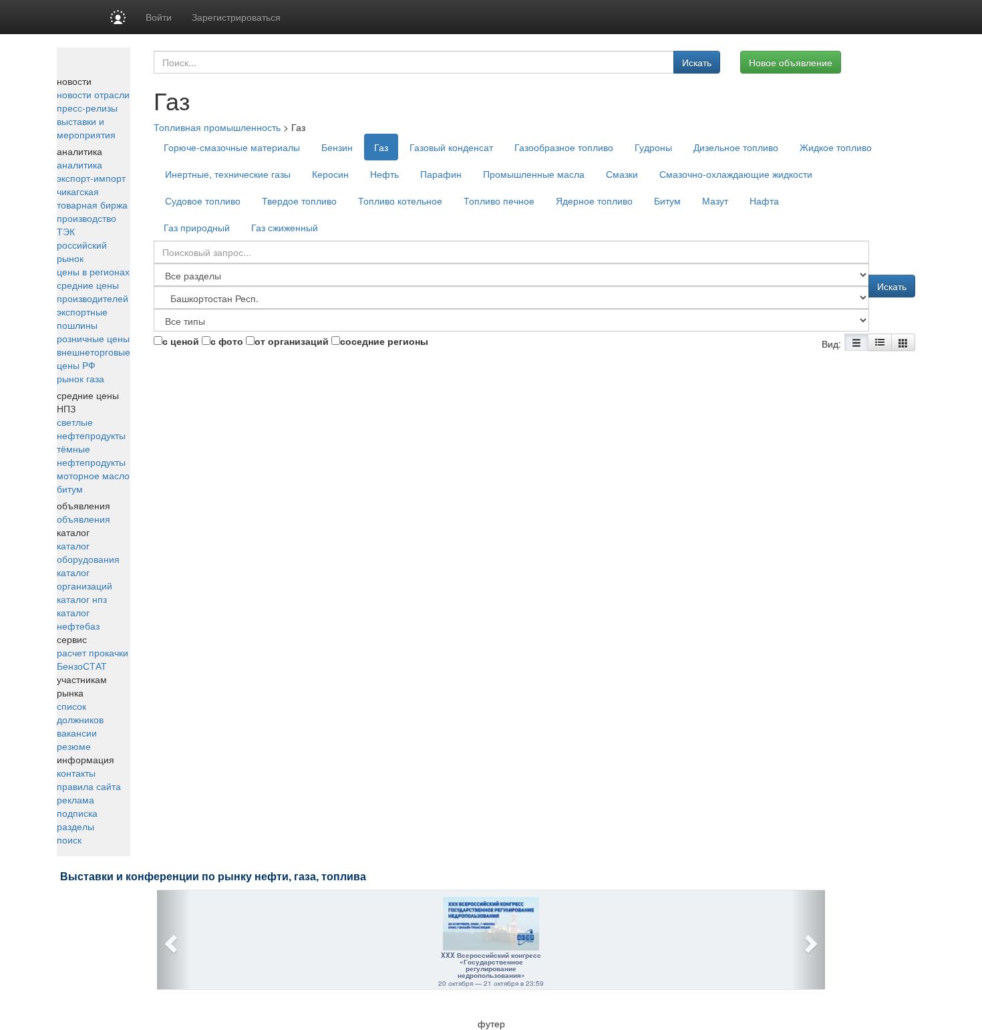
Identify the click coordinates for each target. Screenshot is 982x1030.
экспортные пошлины (82, 318)
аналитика (79, 164)
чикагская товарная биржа (92, 197)
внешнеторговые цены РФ (93, 358)
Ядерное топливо (594, 200)
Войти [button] (159, 16)
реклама (75, 799)
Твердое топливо (299, 200)
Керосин (330, 173)
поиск (69, 839)
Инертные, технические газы (228, 173)
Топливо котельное (400, 200)
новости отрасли (93, 94)
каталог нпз (82, 599)
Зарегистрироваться (236, 16)
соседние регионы (384, 341)
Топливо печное (499, 200)
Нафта (764, 200)
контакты (76, 772)
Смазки (622, 173)
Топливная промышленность (217, 127)
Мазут (715, 200)
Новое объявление (790, 62)
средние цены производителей (92, 291)
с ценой (180, 341)
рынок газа (80, 378)
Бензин (337, 147)
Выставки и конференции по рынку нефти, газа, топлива (213, 876)
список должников (80, 712)
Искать (696, 62)
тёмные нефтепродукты (91, 455)
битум (70, 488)
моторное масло (93, 475)
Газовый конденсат (451, 147)
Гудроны (653, 147)
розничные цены (93, 338)
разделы (75, 826)
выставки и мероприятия (86, 127)
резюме (74, 746)
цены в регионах (93, 271)
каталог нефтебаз (78, 619)
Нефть (384, 173)
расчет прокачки (92, 652)
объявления (83, 518)
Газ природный (197, 227)
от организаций (292, 341)
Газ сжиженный (284, 227)
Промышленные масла (534, 173)
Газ (381, 147)
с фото (226, 341)
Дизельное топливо (735, 147)
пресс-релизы (87, 107)
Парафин (441, 173)
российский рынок (82, 251)
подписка (77, 812)
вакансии (77, 732)
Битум (667, 200)
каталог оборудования (88, 552)
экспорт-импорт (91, 177)
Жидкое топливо (836, 147)
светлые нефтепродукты (91, 428)
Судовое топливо (202, 200)
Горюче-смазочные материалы (232, 147)
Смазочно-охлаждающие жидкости (735, 173)
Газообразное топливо (563, 147)
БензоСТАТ (82, 665)
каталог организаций (84, 578)
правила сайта (89, 786)
